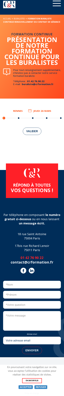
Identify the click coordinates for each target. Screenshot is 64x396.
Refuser (41, 387)
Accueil (7, 18)
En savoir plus (32, 380)
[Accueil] (9, 4)
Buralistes (19, 18)
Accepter (26, 387)
